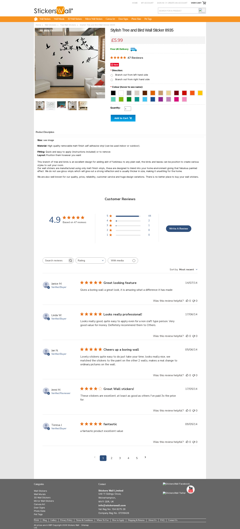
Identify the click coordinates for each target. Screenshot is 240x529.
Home (135, 3)
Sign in (160, 3)
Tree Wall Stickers (68, 25)
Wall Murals (59, 18)
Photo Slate (136, 18)
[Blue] (154, 98)
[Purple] (162, 98)
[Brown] (146, 92)
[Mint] (114, 98)
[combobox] (91, 260)
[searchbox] (55, 260)
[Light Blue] (146, 98)
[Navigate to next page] (145, 457)
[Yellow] (201, 92)
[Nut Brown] (154, 92)
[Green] (130, 98)
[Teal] (138, 98)
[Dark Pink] (177, 98)
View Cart (196, 3)
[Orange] (193, 92)
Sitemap (85, 525)
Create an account (177, 3)
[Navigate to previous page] (94, 457)
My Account (147, 3)
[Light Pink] (185, 98)
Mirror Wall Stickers (93, 18)
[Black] (114, 92)
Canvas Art (110, 18)
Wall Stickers (45, 18)
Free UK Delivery (119, 49)
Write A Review (178, 228)
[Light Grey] (138, 92)
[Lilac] (170, 98)
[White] (122, 92)
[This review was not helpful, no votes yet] (193, 301)
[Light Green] (122, 98)
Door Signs (123, 18)
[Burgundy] (177, 92)
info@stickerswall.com (112, 505)
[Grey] (130, 92)
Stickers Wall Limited (110, 490)
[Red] (185, 92)
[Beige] (170, 92)
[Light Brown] (162, 92)
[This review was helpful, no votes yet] (187, 301)
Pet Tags (147, 18)
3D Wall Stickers (75, 18)
